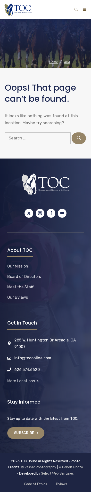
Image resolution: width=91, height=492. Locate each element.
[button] (76, 9)
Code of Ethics (35, 484)
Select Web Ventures (57, 473)
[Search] (79, 138)
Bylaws (61, 484)
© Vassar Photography (38, 467)
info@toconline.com (32, 358)
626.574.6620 (27, 369)
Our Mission (17, 266)
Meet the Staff (20, 287)
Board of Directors (24, 276)
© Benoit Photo (70, 467)
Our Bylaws (17, 297)
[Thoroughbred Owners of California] (18, 9)
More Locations (21, 381)
